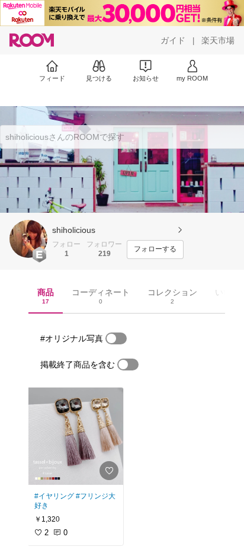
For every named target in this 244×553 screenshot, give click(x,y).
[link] (75, 436)
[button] (28, 239)
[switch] (116, 338)
